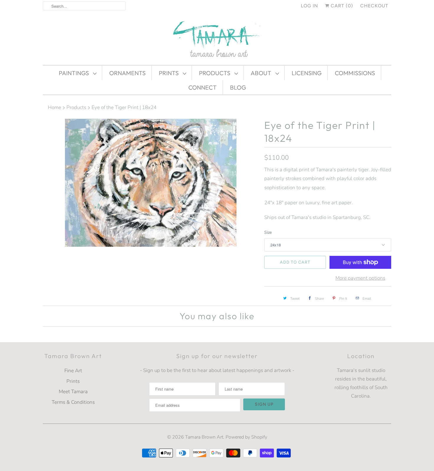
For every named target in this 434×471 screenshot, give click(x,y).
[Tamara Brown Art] (217, 40)
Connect (202, 87)
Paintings (74, 73)
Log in (309, 6)
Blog (238, 87)
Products (215, 73)
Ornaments (127, 73)
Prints (169, 73)
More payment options (360, 278)
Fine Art (73, 370)
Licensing (307, 73)
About (262, 73)
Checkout (374, 6)
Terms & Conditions (73, 402)
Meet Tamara (73, 391)
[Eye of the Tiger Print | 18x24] (150, 183)
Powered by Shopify (246, 437)
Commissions (355, 73)
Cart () (341, 6)
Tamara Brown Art (204, 437)
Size (268, 232)
